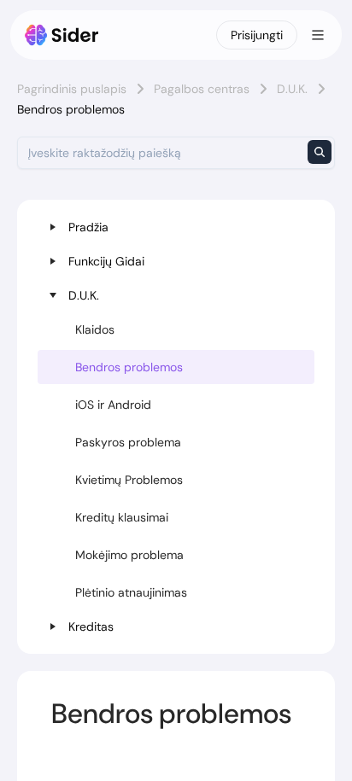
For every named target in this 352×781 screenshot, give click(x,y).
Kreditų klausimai (121, 517)
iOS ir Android (113, 404)
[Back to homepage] (62, 35)
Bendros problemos (129, 367)
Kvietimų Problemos (129, 479)
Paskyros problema (128, 442)
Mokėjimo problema (129, 554)
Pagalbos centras (201, 88)
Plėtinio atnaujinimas (131, 592)
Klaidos (94, 329)
